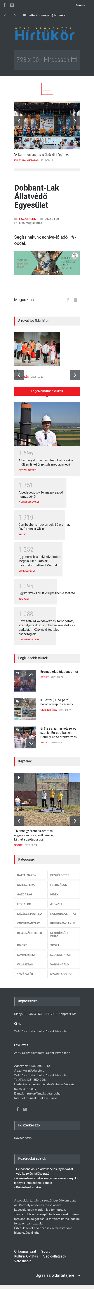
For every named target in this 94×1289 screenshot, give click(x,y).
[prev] (19, 121)
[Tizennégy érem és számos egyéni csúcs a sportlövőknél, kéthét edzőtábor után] (49, 799)
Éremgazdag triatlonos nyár (59, 671)
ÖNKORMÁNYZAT (29, 502)
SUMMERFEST (26, 954)
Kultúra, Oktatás (26, 1256)
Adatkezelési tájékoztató (32, 1173)
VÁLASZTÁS (25, 964)
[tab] (47, 393)
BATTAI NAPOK (27, 875)
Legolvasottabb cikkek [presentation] (47, 391)
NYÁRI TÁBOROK (61, 974)
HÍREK (54, 894)
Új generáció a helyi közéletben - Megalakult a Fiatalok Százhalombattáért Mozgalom (41, 561)
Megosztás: (24, 300)
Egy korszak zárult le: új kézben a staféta (47, 593)
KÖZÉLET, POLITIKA (29, 913)
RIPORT (22, 945)
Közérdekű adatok (28, 1187)
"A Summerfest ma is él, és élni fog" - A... (42, 154)
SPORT (23, 534)
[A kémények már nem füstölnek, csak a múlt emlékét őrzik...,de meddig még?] (47, 424)
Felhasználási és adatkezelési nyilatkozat (44, 1169)
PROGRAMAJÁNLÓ (62, 923)
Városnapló (22, 1261)
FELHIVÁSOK (58, 884)
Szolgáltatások (54, 1256)
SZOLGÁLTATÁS (60, 954)
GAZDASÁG (24, 894)
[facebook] (4, 5)
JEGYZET (24, 598)
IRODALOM (24, 904)
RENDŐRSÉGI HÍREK (59, 934)
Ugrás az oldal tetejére (55, 1275)
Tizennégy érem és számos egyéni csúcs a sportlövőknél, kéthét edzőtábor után (34, 835)
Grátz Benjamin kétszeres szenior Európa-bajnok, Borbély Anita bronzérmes (58, 733)
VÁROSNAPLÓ (59, 964)
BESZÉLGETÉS (27, 470)
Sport (45, 1251)
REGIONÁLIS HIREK (29, 933)
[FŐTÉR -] (47, 349)
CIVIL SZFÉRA (27, 570)
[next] (75, 121)
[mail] (12, 5)
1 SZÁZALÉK (27, 219)
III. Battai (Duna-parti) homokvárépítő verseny (52, 15)
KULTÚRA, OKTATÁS (26, 160)
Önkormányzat (25, 1251)
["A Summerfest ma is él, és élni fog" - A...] (47, 125)
